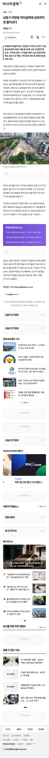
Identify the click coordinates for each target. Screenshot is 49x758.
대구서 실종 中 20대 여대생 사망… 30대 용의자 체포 (31, 358)
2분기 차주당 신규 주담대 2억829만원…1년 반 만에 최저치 (31, 382)
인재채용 (26, 735)
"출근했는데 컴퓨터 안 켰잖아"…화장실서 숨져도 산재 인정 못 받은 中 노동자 (24, 242)
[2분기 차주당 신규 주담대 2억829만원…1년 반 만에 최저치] (9, 386)
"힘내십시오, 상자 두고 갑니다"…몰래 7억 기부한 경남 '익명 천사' (18, 590)
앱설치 (19, 729)
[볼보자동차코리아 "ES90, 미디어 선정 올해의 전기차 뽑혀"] (39, 605)
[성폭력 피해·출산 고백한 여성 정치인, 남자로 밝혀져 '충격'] (11, 704)
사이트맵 (41, 729)
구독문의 (16, 739)
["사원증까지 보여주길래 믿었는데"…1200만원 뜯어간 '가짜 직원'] (39, 580)
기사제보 (24, 739)
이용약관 (20, 744)
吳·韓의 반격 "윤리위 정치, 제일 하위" (33, 686)
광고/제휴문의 (16, 735)
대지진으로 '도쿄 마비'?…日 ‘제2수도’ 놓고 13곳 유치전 (32, 674)
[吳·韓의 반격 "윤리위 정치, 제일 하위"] (11, 691)
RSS (31, 739)
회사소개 (6, 735)
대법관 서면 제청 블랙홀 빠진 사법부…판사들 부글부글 (31, 393)
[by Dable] (42, 627)
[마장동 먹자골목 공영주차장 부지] (24, 148)
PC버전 (30, 729)
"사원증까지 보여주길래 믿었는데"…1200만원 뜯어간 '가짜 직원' (18, 577)
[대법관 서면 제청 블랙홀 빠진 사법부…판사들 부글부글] (9, 398)
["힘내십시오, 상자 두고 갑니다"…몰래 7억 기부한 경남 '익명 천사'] (39, 593)
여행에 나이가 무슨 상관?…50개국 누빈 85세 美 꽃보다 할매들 (33, 661)
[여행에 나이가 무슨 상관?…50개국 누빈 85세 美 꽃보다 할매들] (11, 666)
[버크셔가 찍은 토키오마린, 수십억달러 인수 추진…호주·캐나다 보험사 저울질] (9, 374)
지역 (10, 12)
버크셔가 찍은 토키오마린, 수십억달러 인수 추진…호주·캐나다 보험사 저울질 (32, 370)
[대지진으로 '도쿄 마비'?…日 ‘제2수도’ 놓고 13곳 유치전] (11, 679)
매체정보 (29, 744)
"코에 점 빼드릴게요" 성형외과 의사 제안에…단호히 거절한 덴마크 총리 (24, 237)
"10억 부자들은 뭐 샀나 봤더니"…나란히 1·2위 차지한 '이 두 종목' (24, 232)
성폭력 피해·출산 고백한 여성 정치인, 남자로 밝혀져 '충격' (32, 699)
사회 (4, 12)
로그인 (8, 729)
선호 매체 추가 (11, 38)
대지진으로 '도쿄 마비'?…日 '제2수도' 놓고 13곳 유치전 (31, 346)
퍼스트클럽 (6, 739)
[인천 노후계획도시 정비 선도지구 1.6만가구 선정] (39, 617)
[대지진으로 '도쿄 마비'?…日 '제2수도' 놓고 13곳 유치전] (9, 351)
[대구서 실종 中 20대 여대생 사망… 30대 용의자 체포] (9, 363)
